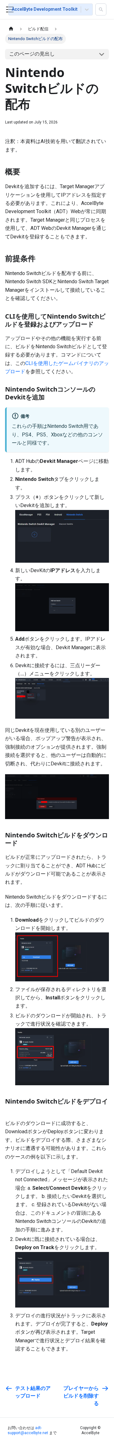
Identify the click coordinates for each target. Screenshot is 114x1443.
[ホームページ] (11, 29)
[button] (100, 9)
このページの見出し (32, 54)
